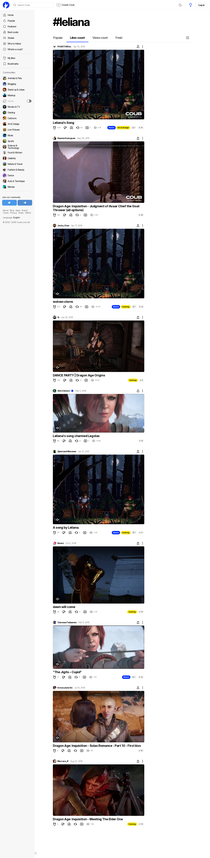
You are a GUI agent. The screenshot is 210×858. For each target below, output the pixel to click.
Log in (201, 5)
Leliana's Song (63, 123)
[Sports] (17, 141)
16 (141, 441)
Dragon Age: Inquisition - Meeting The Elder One (88, 819)
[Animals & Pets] (17, 78)
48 (141, 215)
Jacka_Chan (63, 226)
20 (141, 127)
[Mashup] (17, 95)
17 (141, 532)
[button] (187, 37)
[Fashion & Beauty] (17, 170)
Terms (6, 213)
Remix (111, 128)
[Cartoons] (17, 118)
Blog (12, 210)
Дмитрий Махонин (66, 451)
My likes (11, 58)
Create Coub (68, 4)
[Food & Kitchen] (17, 152)
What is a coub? (15, 49)
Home (10, 15)
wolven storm (63, 301)
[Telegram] (25, 203)
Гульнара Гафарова (66, 622)
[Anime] (17, 101)
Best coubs (13, 32)
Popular (11, 20)
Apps (18, 210)
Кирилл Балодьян (66, 138)
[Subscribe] (29, 101)
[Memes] (17, 187)
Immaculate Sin (64, 688)
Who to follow (14, 43)
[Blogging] (17, 84)
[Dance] (17, 175)
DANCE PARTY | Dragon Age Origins (79, 375)
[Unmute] (57, 293)
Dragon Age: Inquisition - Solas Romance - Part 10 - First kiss (97, 745)
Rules (21, 213)
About (5, 210)
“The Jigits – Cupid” (67, 672)
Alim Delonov (63, 391)
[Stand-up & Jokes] (17, 89)
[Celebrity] (17, 158)
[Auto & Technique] (17, 181)
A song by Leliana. (66, 527)
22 (141, 677)
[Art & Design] (17, 124)
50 (141, 750)
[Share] (138, 46)
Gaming (125, 307)
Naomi (60, 543)
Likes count (77, 37)
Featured (12, 26)
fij (58, 317)
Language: (11, 217)
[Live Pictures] (17, 130)
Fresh (118, 37)
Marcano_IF (62, 761)
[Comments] (71, 127)
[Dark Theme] (180, 5)
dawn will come (64, 607)
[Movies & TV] (17, 107)
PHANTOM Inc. (64, 47)
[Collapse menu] (35, 853)
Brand (24, 210)
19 (141, 306)
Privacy (13, 213)
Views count (100, 37)
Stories (11, 37)
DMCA (28, 213)
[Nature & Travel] (17, 164)
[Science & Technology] (17, 147)
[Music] (17, 135)
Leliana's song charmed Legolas (76, 436)
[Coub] (6, 5)
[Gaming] (17, 112)
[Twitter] (9, 203)
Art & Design (123, 128)
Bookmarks (13, 63)
